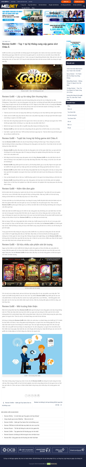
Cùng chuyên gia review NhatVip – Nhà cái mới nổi (18, 419)
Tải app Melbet (26, 8)
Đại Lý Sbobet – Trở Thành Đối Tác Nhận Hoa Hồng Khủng (74, 76)
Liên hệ (30, 1)
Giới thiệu (13, 1)
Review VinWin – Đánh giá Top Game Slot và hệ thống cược (21, 422)
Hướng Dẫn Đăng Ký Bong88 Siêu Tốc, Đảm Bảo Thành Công (74, 97)
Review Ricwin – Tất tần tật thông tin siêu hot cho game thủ (21, 428)
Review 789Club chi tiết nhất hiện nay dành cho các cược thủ (21, 425)
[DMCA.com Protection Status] (52, 464)
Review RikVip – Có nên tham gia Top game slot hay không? (21, 416)
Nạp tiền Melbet (32, 4)
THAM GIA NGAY (79, 1)
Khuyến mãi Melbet (54, 4)
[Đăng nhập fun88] (64, 29)
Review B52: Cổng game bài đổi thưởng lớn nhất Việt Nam (21, 437)
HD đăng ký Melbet (66, 4)
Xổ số (69, 121)
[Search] (84, 6)
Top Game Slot (6, 41)
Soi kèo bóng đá (72, 115)
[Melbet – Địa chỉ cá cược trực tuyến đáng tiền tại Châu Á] (9, 6)
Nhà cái (70, 109)
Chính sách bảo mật (22, 1)
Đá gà (69, 128)
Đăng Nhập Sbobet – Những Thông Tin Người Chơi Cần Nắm (74, 83)
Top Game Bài (71, 112)
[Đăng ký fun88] (75, 49)
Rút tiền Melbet (43, 4)
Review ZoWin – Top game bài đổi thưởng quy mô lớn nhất (21, 431)
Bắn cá (69, 124)
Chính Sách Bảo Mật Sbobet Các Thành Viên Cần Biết (74, 70)
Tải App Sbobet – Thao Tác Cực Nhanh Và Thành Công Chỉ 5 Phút (74, 90)
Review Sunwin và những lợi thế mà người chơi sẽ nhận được (21, 434)
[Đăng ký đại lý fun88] (22, 16)
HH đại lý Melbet (77, 4)
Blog (33, 8)
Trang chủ (23, 4)
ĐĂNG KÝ (66, 1)
